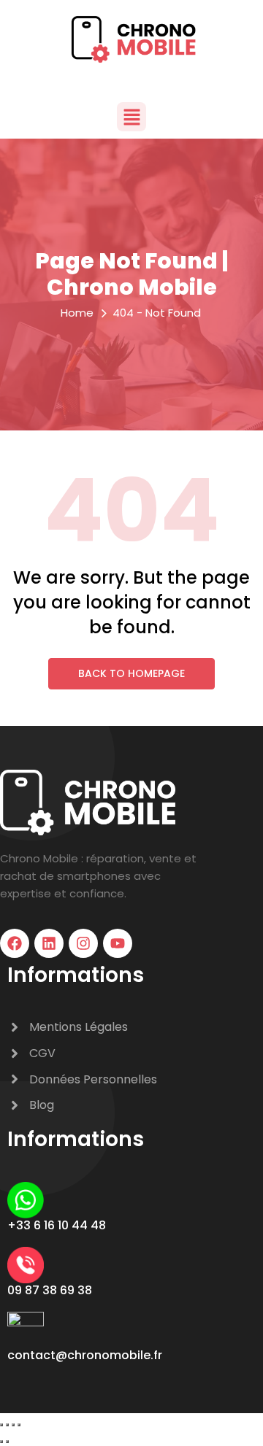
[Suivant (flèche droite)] (7, 1441)
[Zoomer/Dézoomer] (1, 1424)
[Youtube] (117, 943)
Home (77, 312)
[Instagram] (83, 943)
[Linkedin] (49, 943)
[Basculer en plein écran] (7, 1424)
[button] (131, 116)
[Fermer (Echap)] (19, 1424)
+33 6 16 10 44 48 (56, 1225)
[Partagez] (13, 1424)
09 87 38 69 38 (49, 1290)
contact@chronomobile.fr (84, 1355)
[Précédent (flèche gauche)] (1, 1441)
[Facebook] (14, 943)
